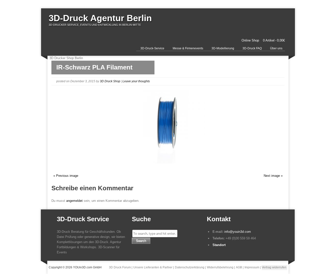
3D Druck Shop (110, 81)
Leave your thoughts (136, 81)
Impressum (251, 267)
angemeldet (74, 201)
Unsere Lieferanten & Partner (152, 267)
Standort (219, 245)
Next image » (273, 176)
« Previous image (65, 176)
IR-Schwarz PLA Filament (94, 67)
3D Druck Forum (120, 267)
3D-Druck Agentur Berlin (100, 18)
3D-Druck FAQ (252, 48)
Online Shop (250, 40)
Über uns (276, 48)
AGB (239, 267)
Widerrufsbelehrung (220, 267)
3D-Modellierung (223, 48)
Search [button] (141, 241)
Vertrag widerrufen (274, 267)
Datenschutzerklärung (189, 267)
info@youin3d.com (237, 231)
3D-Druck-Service (152, 48)
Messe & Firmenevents (188, 48)
